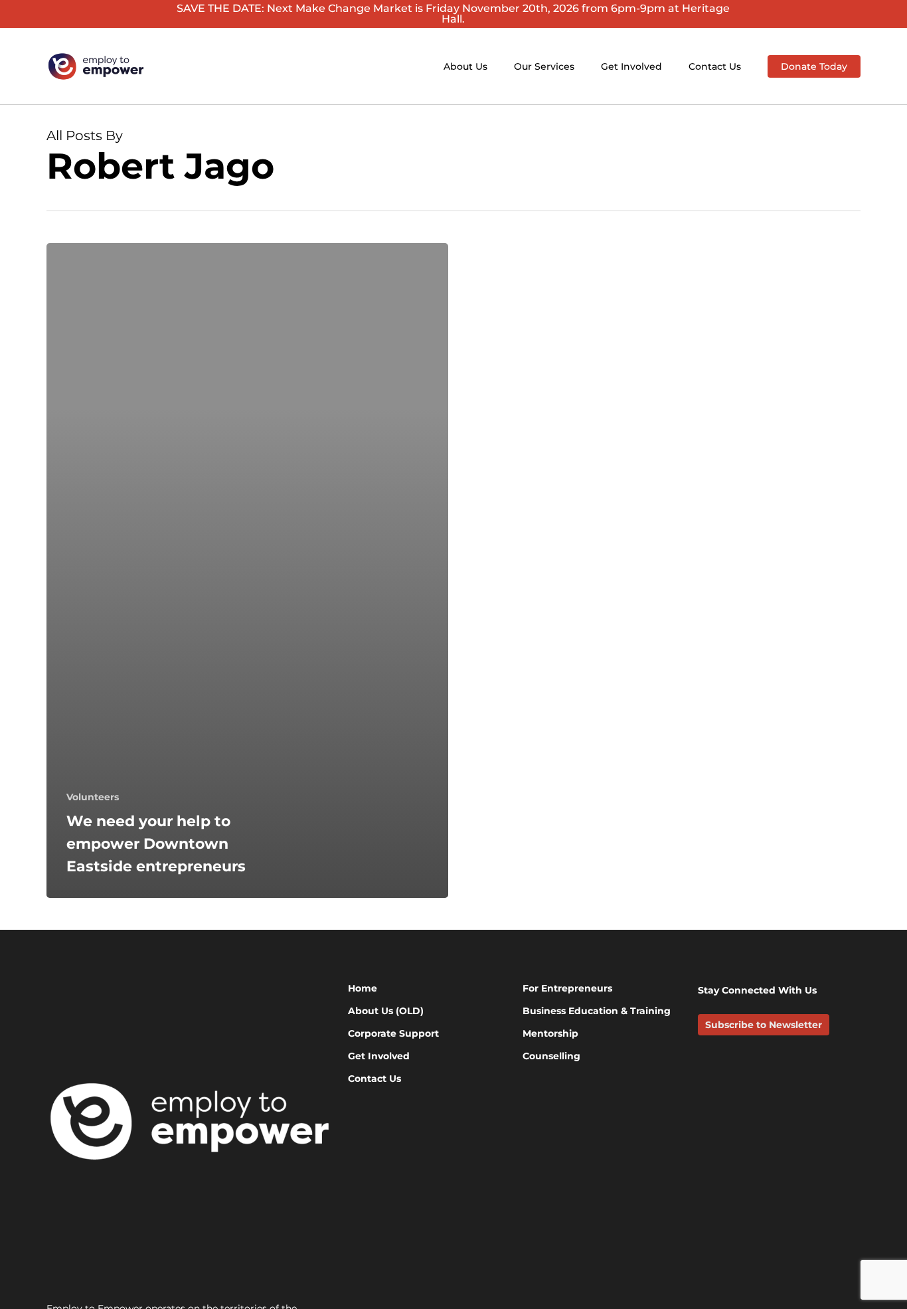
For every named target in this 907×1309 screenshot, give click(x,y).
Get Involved (379, 1056)
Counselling (551, 1056)
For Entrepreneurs (567, 988)
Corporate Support (393, 1033)
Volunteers (92, 797)
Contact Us (374, 1079)
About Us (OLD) (386, 1011)
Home (362, 988)
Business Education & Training (597, 1011)
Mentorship (550, 1033)
